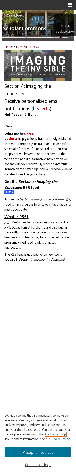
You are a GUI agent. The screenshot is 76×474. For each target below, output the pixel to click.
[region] (38, 441)
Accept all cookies (38, 452)
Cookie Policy (61, 439)
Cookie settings (55, 434)
